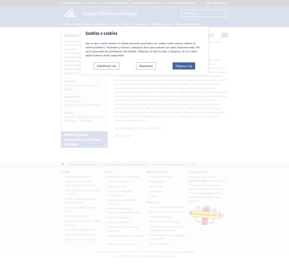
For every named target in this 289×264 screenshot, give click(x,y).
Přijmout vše (184, 66)
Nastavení (146, 66)
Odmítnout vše (106, 66)
